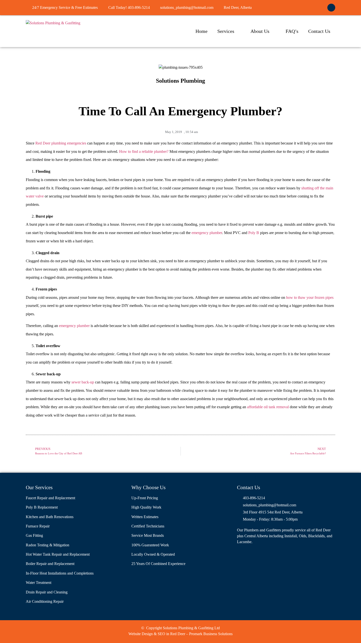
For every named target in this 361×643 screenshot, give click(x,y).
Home (201, 31)
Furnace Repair (38, 526)
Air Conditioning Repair (45, 601)
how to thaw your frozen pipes (309, 297)
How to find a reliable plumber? (143, 151)
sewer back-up (82, 382)
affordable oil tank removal (268, 407)
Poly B (253, 233)
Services (225, 31)
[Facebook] (331, 8)
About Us (259, 31)
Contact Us (319, 31)
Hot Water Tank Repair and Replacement (58, 554)
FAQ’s (292, 31)
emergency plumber (207, 233)
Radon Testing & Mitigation (47, 545)
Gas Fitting (34, 535)
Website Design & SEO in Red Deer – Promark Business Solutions (180, 634)
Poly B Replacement (42, 507)
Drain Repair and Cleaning (47, 592)
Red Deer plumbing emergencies (60, 143)
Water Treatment (38, 582)
